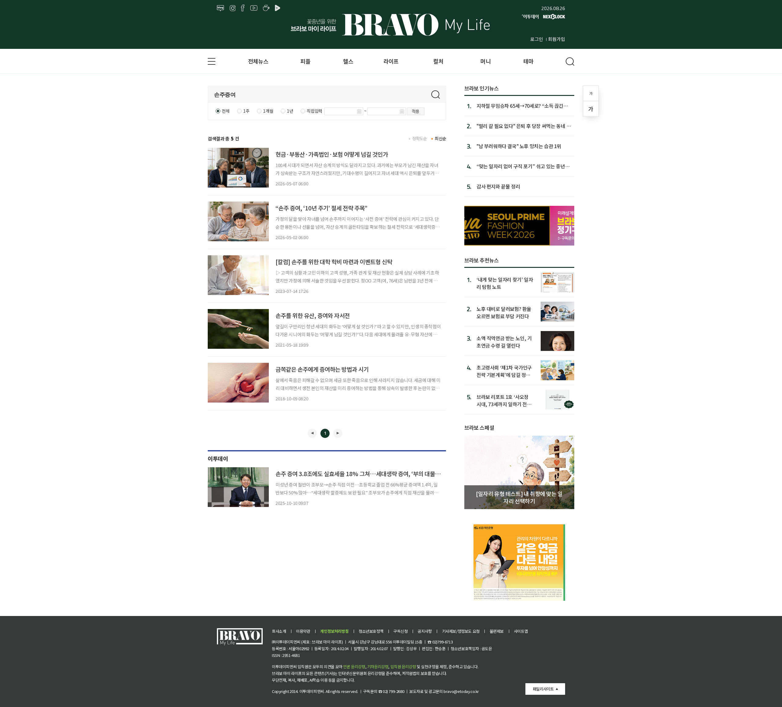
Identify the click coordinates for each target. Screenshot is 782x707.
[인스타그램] (233, 8)
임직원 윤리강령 (403, 666)
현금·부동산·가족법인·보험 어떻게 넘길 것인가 (332, 154)
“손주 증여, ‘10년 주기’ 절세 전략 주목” (321, 208)
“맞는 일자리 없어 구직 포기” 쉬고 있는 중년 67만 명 (521, 166)
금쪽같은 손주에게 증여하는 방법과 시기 (322, 369)
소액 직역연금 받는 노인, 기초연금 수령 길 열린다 (504, 341)
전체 (225, 111)
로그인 (536, 39)
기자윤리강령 (378, 666)
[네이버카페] (266, 8)
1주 (246, 111)
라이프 (391, 61)
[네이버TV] (278, 8)
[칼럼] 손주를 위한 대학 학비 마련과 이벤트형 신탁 (334, 261)
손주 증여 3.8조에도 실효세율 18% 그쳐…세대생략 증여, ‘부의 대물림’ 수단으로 (370, 473)
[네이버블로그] (220, 8)
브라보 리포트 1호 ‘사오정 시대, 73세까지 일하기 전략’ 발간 (505, 400)
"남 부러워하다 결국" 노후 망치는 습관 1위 (519, 146)
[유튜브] (254, 8)
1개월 (268, 111)
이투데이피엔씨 (311, 691)
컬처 (438, 61)
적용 (415, 111)
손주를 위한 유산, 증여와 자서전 (313, 315)
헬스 (348, 61)
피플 (305, 61)
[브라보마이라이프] (391, 25)
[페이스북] (242, 8)
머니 (486, 61)
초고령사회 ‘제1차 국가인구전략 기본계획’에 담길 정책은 (504, 371)
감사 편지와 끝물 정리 (498, 186)
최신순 (440, 138)
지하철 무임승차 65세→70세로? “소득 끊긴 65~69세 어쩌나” (520, 105)
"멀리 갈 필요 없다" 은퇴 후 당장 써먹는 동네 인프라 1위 (524, 125)
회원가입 (556, 39)
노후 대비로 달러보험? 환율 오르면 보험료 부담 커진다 (504, 312)
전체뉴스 (258, 61)
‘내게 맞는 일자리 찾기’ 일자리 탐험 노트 (505, 283)
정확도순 (419, 138)
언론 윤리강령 (354, 666)
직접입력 (314, 111)
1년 (290, 111)
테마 (528, 61)
